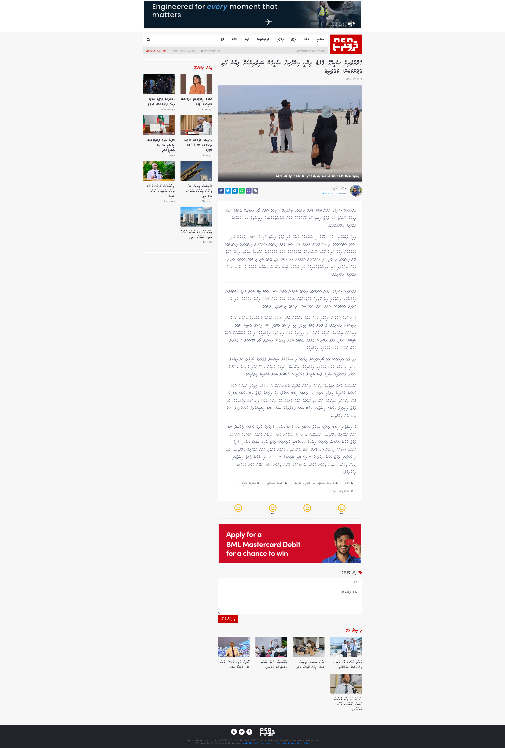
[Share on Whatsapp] (242, 191)
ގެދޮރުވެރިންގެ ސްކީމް (342, 491)
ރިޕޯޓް (293, 39)
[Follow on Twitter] (242, 732)
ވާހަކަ (234, 39)
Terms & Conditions (285, 743)
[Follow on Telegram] (234, 732)
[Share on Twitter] (228, 191)
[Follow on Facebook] (249, 732)
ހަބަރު (306, 39)
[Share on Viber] (249, 191)
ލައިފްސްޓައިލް (263, 39)
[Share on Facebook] (221, 191)
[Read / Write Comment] (255, 191)
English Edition (157, 51)
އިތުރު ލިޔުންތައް (203, 68)
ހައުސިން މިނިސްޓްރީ (276, 483)
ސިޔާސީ (320, 39)
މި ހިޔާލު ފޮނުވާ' (228, 619)
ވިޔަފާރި (280, 39)
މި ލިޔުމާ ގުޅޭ (354, 631)
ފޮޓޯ (222, 39)
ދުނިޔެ (246, 39)
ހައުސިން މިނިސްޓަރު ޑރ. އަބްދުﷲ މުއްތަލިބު (315, 483)
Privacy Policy (303, 743)
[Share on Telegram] (235, 191)
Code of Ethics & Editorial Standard (258, 743)
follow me (341, 193)
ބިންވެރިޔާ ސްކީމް (249, 483)
